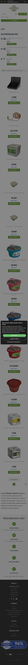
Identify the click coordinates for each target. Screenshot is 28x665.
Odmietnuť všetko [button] (14, 338)
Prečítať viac (16, 332)
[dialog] (14, 332)
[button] (14, 342)
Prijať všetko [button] (14, 335)
